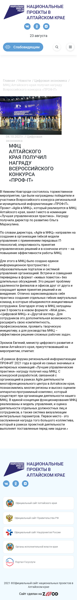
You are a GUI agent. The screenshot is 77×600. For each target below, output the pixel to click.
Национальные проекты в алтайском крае (46, 12)
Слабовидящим (26, 47)
